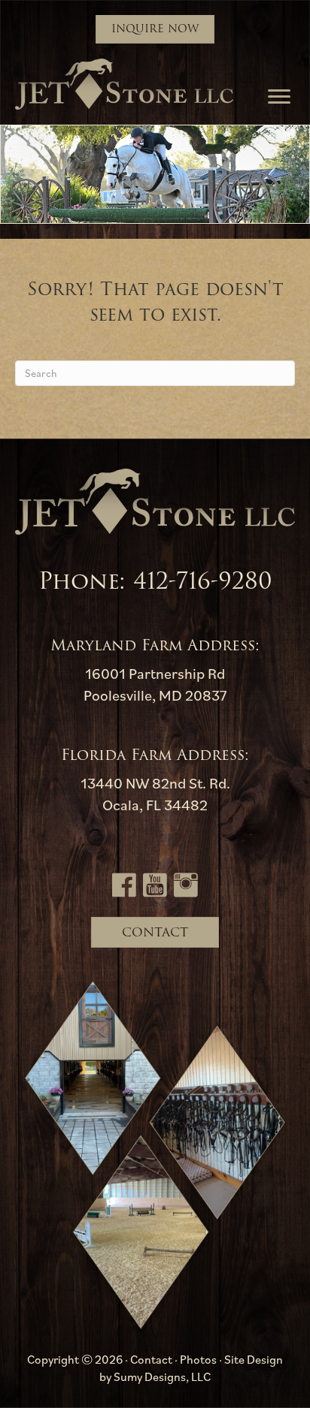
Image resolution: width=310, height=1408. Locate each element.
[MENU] (279, 97)
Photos (198, 1359)
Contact (151, 1359)
